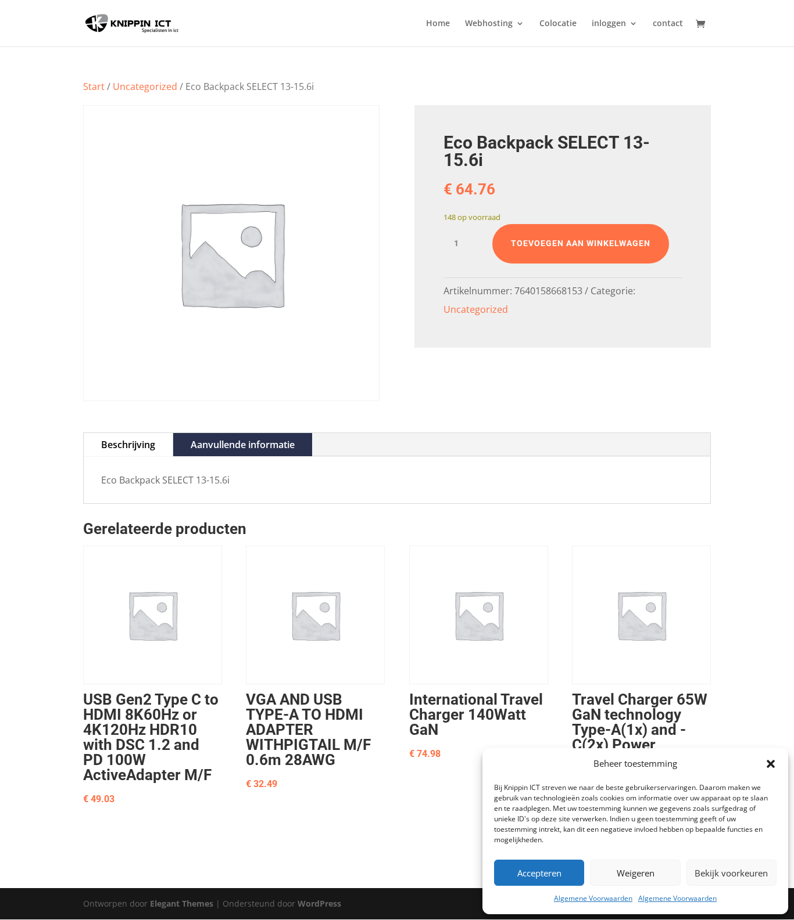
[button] (771, 764)
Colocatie (558, 23)
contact (668, 23)
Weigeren (635, 873)
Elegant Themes (181, 903)
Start (94, 86)
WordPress (319, 903)
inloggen (609, 23)
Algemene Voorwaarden (593, 898)
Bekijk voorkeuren (731, 873)
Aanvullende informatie (243, 444)
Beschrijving (128, 444)
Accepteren (539, 873)
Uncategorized (145, 86)
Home (438, 23)
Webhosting (489, 23)
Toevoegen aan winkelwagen (580, 243)
